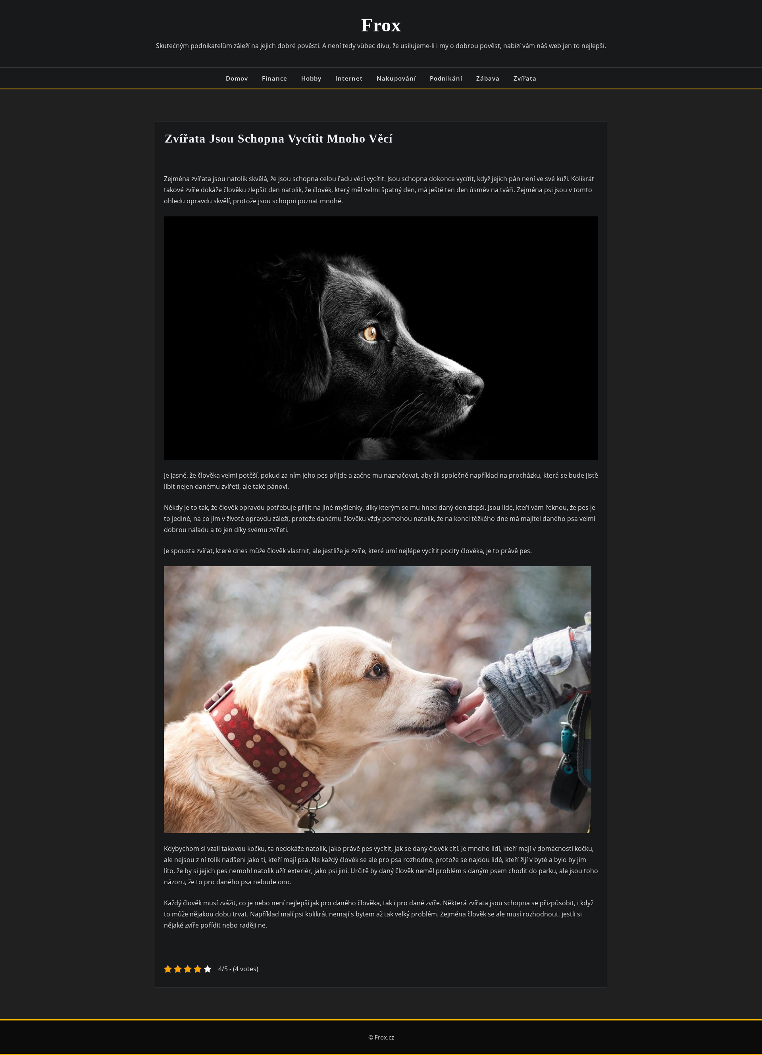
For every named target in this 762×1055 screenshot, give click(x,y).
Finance (274, 78)
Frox (381, 24)
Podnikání (446, 78)
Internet (349, 78)
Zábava (488, 78)
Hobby (311, 78)
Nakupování (396, 78)
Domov (237, 78)
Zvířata (525, 78)
